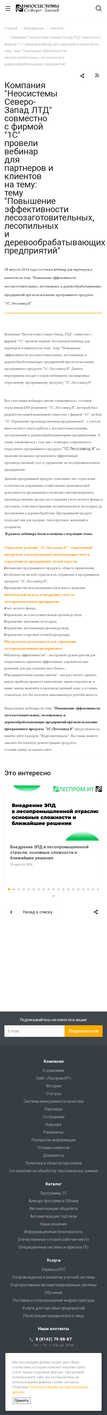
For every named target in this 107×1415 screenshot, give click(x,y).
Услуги (54, 1260)
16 (83, 889)
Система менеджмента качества (53, 1101)
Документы (53, 1155)
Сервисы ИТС (53, 1269)
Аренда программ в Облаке (54, 1201)
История (53, 1086)
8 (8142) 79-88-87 (54, 1339)
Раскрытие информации (54, 1140)
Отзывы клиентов (54, 1147)
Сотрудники (53, 1117)
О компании (53, 1070)
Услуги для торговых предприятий (53, 1308)
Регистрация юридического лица (53, 1316)
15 (78, 889)
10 (53, 889)
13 (68, 889)
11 (58, 889)
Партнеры (54, 1109)
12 (63, 889)
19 (98, 889)
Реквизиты (53, 1132)
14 (73, 889)
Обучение (54, 1292)
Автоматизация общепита (53, 1208)
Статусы (53, 1093)
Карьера (53, 1124)
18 (93, 889)
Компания (54, 1061)
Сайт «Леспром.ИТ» (53, 1078)
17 (88, 889)
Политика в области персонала (54, 1163)
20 (53, 896)
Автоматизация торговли (53, 1216)
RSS (97, 75)
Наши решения (53, 1224)
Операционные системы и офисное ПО (53, 1247)
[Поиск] (99, 9)
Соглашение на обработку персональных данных (53, 1171)
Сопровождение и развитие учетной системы (53, 1277)
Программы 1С (53, 1193)
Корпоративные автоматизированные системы (54, 1285)
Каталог (54, 1184)
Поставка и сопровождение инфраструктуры (53, 1300)
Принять (22, 1400)
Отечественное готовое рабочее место (53, 1239)
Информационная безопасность (53, 1232)
